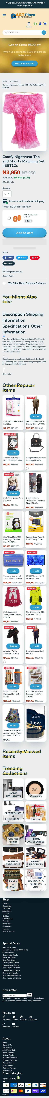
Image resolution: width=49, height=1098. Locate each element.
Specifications (16, 326)
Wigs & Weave (8, 931)
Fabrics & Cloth (13, 879)
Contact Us (7, 1045)
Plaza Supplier (8, 1053)
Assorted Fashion (13, 834)
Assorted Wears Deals (11, 975)
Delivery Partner (9, 1068)
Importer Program (9, 1058)
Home (4, 81)
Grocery (36, 811)
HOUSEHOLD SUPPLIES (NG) (36, 879)
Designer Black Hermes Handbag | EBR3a (36, 451)
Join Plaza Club (8, 1050)
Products (14, 81)
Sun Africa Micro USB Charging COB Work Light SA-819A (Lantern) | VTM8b (13, 529)
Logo (23, 15)
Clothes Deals (8, 952)
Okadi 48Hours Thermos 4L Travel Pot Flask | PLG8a (36, 490)
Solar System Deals (10, 963)
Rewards (29, 27)
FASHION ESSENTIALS (13, 857)
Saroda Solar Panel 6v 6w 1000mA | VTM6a (36, 529)
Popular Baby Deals (10, 965)
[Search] (44, 32)
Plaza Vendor (7, 1065)
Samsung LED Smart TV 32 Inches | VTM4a (13, 567)
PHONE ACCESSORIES (36, 834)
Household (6, 906)
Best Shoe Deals (9, 947)
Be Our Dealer (8, 1055)
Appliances (6, 911)
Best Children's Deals (11, 968)
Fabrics (5, 929)
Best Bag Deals (8, 960)
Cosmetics (36, 789)
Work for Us (7, 1070)
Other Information (22, 329)
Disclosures (7, 1047)
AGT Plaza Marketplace (19, 1095)
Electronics (6, 908)
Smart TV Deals (9, 957)
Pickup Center (8, 1063)
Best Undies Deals (10, 973)
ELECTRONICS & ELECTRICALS (13, 811)
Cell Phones (7, 919)
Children (5, 916)
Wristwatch (6, 924)
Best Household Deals (11, 978)
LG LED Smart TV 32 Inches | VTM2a (36, 567)
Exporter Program (9, 1060)
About (4, 1042)
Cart (45, 25)
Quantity (6, 188)
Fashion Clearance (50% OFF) (15, 950)
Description (14, 314)
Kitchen (5, 913)
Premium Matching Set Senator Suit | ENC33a (36, 412)
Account (40, 25)
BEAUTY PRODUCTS (36, 857)
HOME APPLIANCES (13, 789)
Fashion (5, 903)
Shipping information (22, 317)
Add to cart (24, 233)
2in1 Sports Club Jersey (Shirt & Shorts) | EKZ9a (13, 604)
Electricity (6, 921)
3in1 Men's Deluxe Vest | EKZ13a (13, 412)
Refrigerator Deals (10, 955)
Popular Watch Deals (11, 970)
